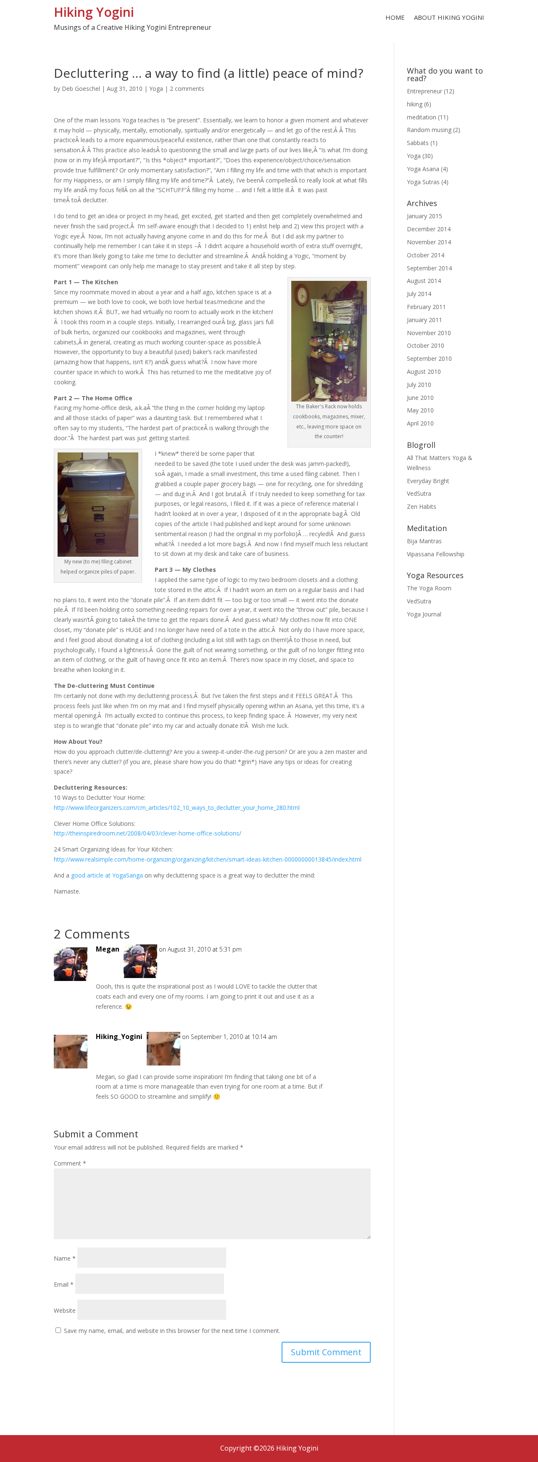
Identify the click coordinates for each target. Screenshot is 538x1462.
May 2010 (420, 410)
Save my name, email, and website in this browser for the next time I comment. (172, 1331)
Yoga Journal (424, 614)
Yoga (156, 89)
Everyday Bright (428, 481)
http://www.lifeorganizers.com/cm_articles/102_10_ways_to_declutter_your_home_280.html (177, 808)
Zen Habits (421, 506)
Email (64, 1284)
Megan (107, 949)
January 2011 (424, 320)
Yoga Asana (423, 169)
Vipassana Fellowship (435, 554)
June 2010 (420, 398)
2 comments (187, 89)
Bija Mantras (424, 541)
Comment (70, 1163)
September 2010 (429, 358)
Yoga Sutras (423, 182)
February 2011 (426, 307)
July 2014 (419, 294)
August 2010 (424, 371)
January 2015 (424, 216)
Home (395, 17)
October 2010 (425, 345)
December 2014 (429, 229)
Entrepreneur (424, 91)
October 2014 (425, 255)
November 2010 (429, 333)
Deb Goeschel (81, 89)
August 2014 (424, 281)
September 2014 (429, 268)
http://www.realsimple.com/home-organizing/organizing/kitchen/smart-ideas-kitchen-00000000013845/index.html (207, 859)
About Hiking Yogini (449, 17)
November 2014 (429, 242)
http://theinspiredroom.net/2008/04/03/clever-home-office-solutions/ (147, 833)
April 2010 (420, 423)
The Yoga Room (429, 588)
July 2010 (419, 385)
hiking (414, 104)
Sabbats (418, 143)
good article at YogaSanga (107, 875)
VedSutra (419, 493)
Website (65, 1310)
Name (65, 1258)
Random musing (429, 130)
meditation (421, 117)
